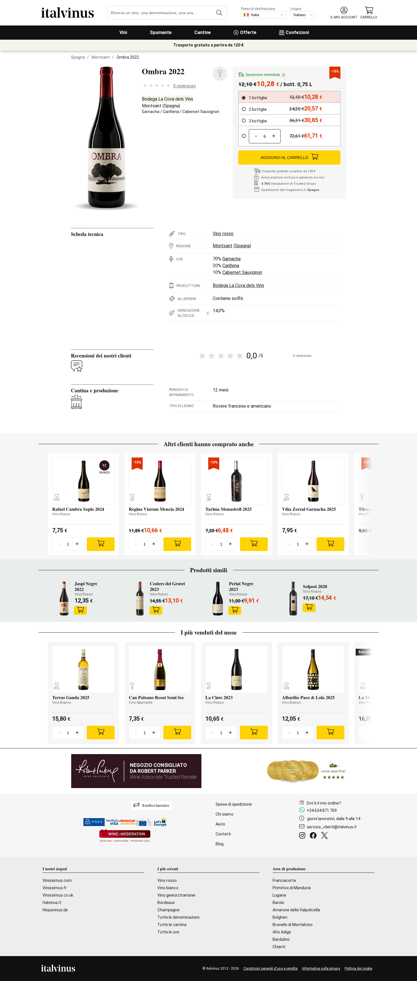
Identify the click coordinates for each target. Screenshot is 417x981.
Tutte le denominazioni (178, 917)
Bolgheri (280, 917)
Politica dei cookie (358, 969)
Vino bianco (167, 888)
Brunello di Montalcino (293, 924)
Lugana (279, 895)
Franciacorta (284, 880)
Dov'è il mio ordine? (324, 803)
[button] (343, 13)
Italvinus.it (52, 902)
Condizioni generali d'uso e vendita (270, 969)
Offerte (248, 32)
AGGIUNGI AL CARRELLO (284, 157)
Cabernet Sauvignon (200, 111)
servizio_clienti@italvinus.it (332, 827)
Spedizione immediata (264, 75)
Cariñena (171, 111)
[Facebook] (314, 836)
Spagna (78, 57)
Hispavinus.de (55, 910)
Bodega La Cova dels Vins (167, 99)
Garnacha (150, 111)
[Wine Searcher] (306, 771)
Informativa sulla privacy (321, 969)
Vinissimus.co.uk (58, 895)
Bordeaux (166, 902)
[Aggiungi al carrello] (80, 610)
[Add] (101, 544)
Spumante (161, 32)
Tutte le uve (168, 932)
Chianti (279, 946)
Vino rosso (223, 233)
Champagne (168, 910)
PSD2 (97, 822)
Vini (123, 32)
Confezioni (297, 32)
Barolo (278, 902)
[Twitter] (325, 836)
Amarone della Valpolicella (296, 910)
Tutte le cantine (172, 924)
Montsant (101, 57)
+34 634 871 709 (322, 810)
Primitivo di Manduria (292, 888)
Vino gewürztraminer (176, 895)
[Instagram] (303, 836)
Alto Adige (282, 932)
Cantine (202, 32)
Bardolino (281, 939)
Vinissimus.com (57, 880)
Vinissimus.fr (55, 888)
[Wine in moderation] (124, 836)
